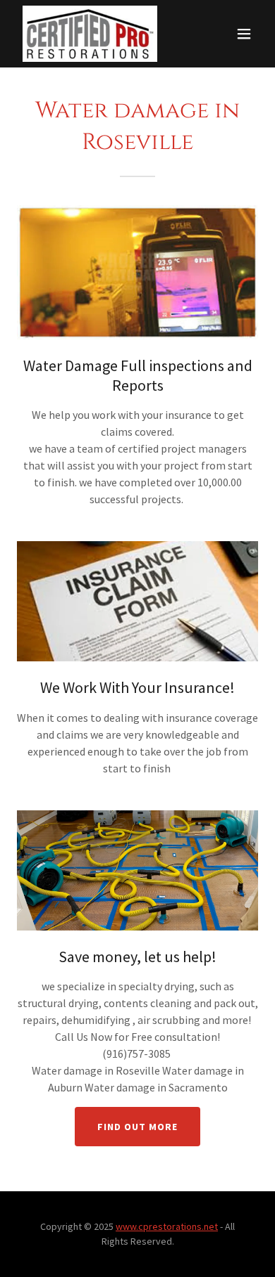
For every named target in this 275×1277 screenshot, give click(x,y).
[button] (244, 34)
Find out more (137, 1126)
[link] (90, 34)
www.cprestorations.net (167, 1226)
